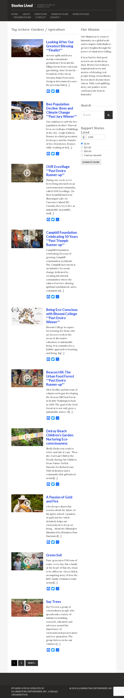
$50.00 (87, 151)
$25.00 (87, 147)
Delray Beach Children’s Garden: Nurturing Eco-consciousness (60, 437)
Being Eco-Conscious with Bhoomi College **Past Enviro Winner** (62, 316)
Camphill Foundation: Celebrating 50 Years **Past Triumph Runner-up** (62, 238)
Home (14, 14)
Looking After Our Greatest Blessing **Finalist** (60, 46)
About (26, 14)
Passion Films (81, 14)
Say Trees (53, 602)
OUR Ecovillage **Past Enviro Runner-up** (58, 171)
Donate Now (91, 162)
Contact (40, 17)
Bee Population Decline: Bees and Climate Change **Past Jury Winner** (61, 110)
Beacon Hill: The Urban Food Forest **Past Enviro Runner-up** (60, 378)
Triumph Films (22, 17)
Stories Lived (22, 5)
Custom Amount (92, 155)
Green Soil (54, 555)
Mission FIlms (59, 14)
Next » (31, 663)
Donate (54, 17)
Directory (40, 14)
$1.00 (86, 143)
